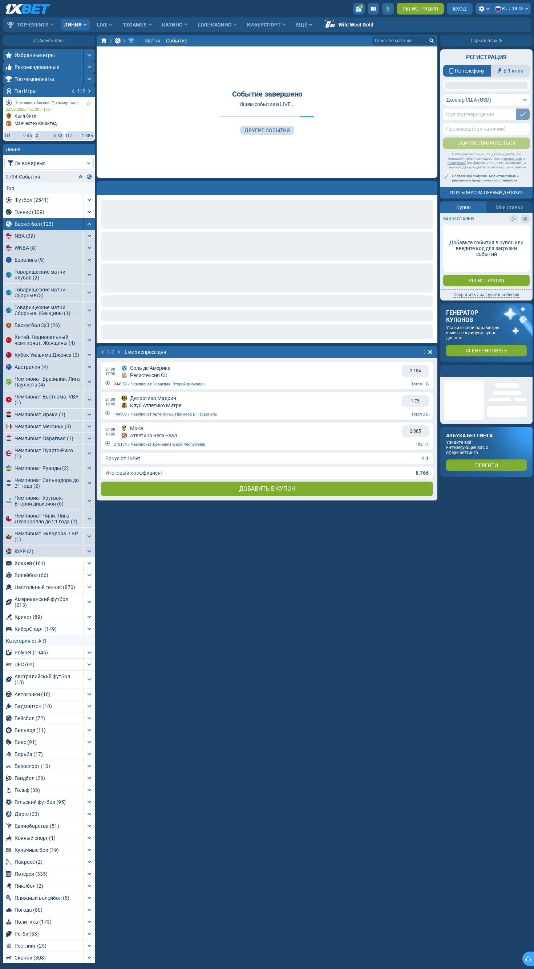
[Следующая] (89, 91)
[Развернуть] (89, 55)
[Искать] (431, 40)
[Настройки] (484, 9)
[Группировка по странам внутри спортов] (89, 176)
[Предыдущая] (73, 91)
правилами (512, 216)
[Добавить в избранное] (88, 102)
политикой (457, 220)
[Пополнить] (388, 9)
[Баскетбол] (117, 40)
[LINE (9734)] (104, 40)
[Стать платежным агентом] (373, 9)
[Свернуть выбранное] (80, 176)
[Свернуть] (89, 224)
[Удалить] (430, 186)
